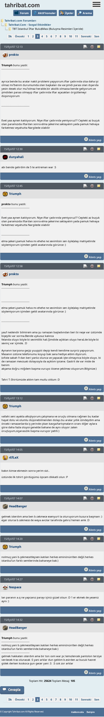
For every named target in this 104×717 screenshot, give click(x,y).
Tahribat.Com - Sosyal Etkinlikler (29, 24)
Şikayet (92, 47)
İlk (10, 36)
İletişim (91, 712)
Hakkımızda (77, 712)
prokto (14, 55)
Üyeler (69, 13)
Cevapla (14, 689)
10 (70, 36)
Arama (87, 13)
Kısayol (85, 47)
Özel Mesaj (99, 47)
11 (76, 36)
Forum (24, 13)
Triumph (15, 194)
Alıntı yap (94, 140)
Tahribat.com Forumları (20, 20)
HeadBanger (18, 506)
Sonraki (86, 36)
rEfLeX (13, 457)
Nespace (15, 587)
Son (96, 36)
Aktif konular (47, 13)
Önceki (19, 36)
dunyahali (16, 157)
